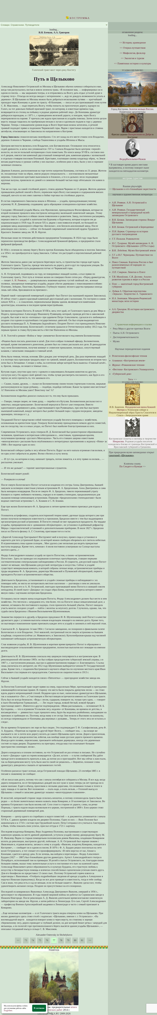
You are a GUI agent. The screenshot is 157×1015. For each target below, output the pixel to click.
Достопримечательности (126, 337)
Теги (130, 379)
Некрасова (118, 441)
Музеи (116, 341)
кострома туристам (132, 178)
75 (40, 940)
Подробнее (8, 1010)
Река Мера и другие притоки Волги (131, 328)
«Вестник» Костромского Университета (133, 369)
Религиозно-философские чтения (129, 356)
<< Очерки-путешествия (132, 48)
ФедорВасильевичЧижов (132, 159)
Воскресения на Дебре (140, 134)
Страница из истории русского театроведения (130, 232)
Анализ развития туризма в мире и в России (131, 278)
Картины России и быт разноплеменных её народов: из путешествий (132, 265)
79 (68, 940)
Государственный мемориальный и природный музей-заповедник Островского (131, 212)
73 (26, 940)
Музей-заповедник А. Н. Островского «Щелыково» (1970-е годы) (133, 244)
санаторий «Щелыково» (121, 455)
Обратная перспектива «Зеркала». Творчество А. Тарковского (132, 292)
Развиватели (125, 238)
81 (82, 940)
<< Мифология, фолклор (132, 53)
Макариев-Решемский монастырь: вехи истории (131, 299)
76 (47, 940)
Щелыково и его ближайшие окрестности (134, 189)
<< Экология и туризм (132, 58)
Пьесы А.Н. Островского (126, 333)
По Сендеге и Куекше (130, 466)
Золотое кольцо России (141, 109)
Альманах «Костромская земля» (128, 360)
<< (18, 940)
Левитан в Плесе (128, 272)
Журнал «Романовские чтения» (128, 365)
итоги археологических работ (57, 1008)
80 (75, 940)
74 (33, 940)
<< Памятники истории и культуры (132, 63)
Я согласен (39, 1008)
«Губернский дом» (122, 374)
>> (89, 940)
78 (61, 940)
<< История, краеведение (132, 42)
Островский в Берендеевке (133, 227)
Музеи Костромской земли (134, 250)
